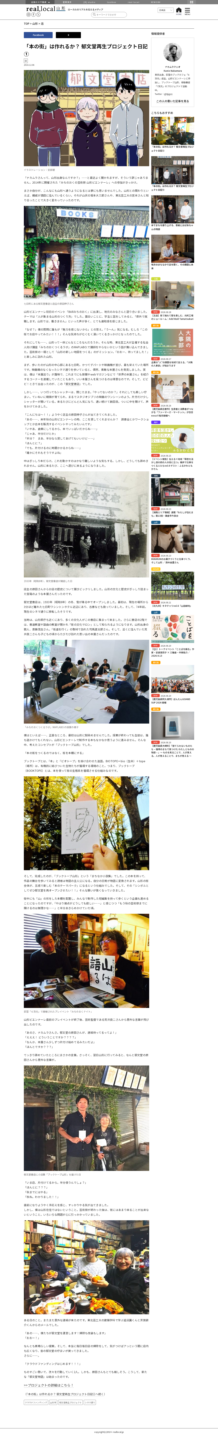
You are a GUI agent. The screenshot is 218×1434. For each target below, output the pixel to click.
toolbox (111, 2)
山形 (35, 23)
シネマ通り (90, 1402)
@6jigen (168, 94)
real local (133, 2)
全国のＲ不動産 (39, 2)
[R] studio (89, 2)
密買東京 (67, 2)
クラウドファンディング (36, 1402)
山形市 (53, 1402)
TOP (26, 23)
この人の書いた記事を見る (172, 101)
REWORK (156, 2)
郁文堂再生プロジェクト (70, 1402)
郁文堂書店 (73, 384)
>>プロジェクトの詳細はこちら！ (49, 1385)
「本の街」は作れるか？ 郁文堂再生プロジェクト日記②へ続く (65, 1394)
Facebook (38, 35)
